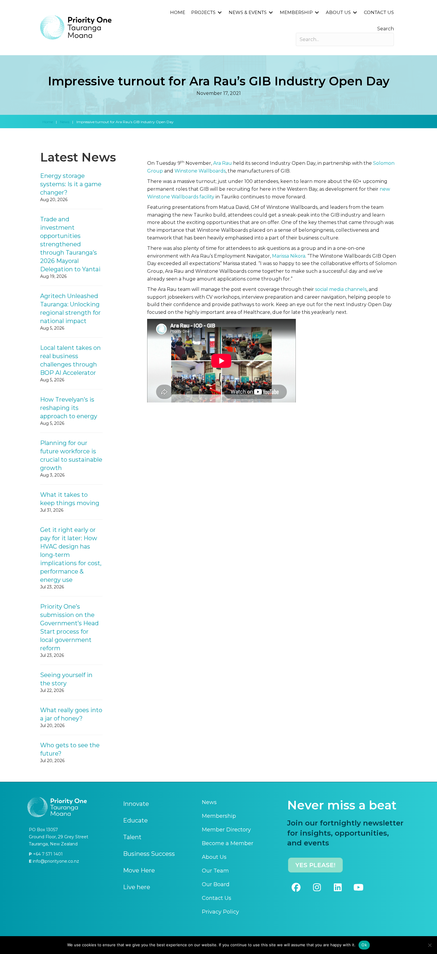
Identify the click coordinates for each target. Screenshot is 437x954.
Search (385, 29)
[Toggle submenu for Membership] (316, 12)
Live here (136, 887)
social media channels (341, 289)
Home (48, 122)
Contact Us (216, 898)
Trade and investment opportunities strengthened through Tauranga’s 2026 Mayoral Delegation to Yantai (70, 244)
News (64, 122)
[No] (430, 945)
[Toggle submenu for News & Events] (270, 12)
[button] (296, 887)
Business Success (149, 853)
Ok (364, 944)
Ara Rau (222, 163)
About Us (214, 857)
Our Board (215, 884)
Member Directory (226, 829)
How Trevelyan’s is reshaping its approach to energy (68, 408)
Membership (219, 816)
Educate (135, 820)
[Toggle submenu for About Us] (355, 12)
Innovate (136, 803)
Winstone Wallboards (200, 171)
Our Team (215, 870)
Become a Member (227, 843)
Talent (132, 837)
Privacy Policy (220, 911)
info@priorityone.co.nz (55, 861)
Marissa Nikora (288, 256)
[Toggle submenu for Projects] (219, 12)
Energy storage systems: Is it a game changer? (70, 184)
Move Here (139, 870)
